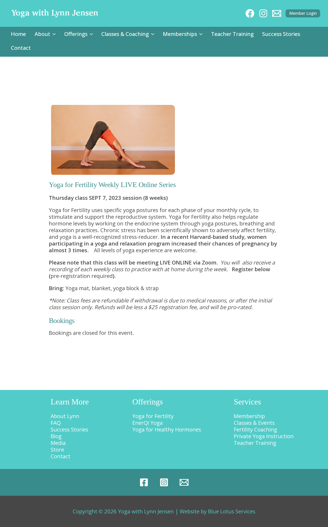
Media (58, 442)
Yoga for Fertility (153, 416)
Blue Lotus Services (231, 511)
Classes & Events (254, 422)
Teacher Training (232, 33)
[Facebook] (249, 13)
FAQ (56, 422)
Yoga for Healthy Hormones (166, 429)
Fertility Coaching (255, 429)
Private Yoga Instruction (264, 436)
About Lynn (65, 416)
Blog (56, 436)
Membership (249, 416)
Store (57, 449)
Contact (21, 47)
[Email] (184, 482)
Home (18, 33)
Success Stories (281, 33)
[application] (53, 34)
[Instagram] (263, 13)
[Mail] (276, 13)
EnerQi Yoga (147, 422)
